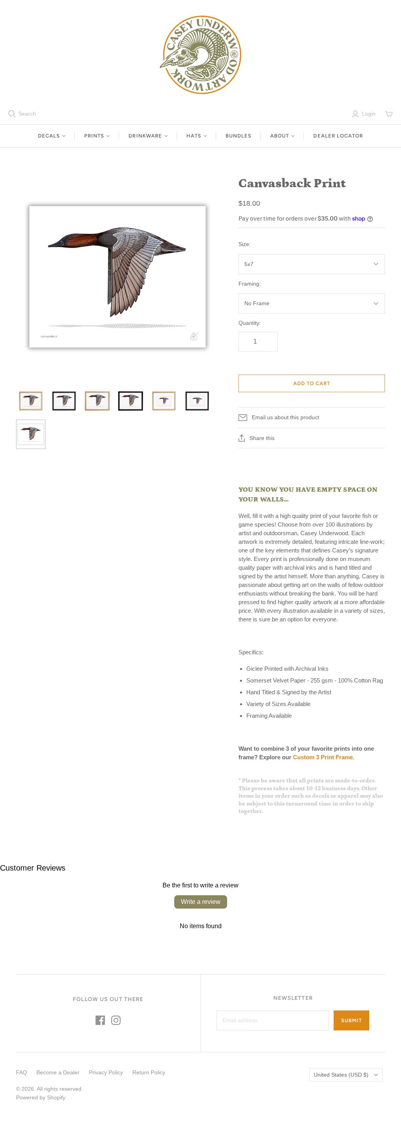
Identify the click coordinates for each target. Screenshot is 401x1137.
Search (27, 113)
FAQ (21, 1072)
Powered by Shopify (40, 1097)
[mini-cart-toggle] (389, 114)
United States (341, 1075)
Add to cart (311, 383)
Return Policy (148, 1072)
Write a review (200, 901)
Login (369, 113)
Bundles (238, 136)
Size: (244, 244)
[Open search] (12, 114)
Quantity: (249, 323)
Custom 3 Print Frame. (324, 757)
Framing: (249, 284)
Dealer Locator (338, 136)
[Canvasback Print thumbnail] (30, 401)
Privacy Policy (106, 1072)
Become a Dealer (57, 1072)
